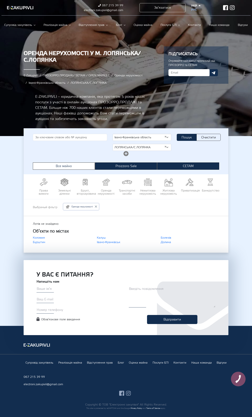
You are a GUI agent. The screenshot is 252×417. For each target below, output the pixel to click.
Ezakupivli (20, 7)
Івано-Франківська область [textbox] (140, 137)
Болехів (166, 238)
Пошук (187, 137)
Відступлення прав (91, 25)
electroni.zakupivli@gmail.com (103, 10)
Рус (194, 10)
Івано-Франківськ (108, 242)
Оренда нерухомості (128, 75)
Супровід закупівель (18, 25)
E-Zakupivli (31, 75)
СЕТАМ (188, 166)
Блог (119, 25)
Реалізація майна (55, 25)
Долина (166, 242)
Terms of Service (153, 408)
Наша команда (219, 25)
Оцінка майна (143, 25)
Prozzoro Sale (126, 166)
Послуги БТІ (168, 25)
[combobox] (142, 137)
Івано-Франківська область (47, 83)
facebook (225, 7)
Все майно (64, 166)
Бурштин (39, 242)
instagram (232, 7)
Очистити (208, 137)
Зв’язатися (162, 8)
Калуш (101, 238)
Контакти (194, 25)
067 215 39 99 (112, 5)
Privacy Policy (136, 408)
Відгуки (243, 25)
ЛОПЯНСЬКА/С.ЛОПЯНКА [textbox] (140, 147)
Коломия (39, 238)
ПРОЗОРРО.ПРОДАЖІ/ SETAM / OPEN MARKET (76, 75)
